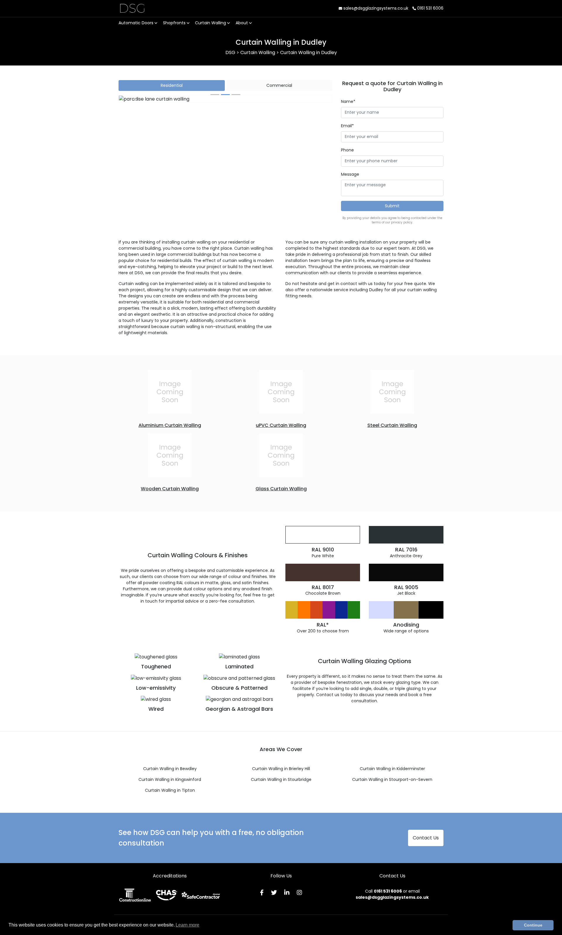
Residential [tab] (172, 85)
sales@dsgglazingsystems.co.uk (375, 8)
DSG (132, 8)
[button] (135, 99)
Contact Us (426, 837)
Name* (348, 101)
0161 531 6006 (429, 8)
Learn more (187, 924)
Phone (347, 150)
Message (350, 174)
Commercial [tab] (279, 85)
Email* (347, 126)
